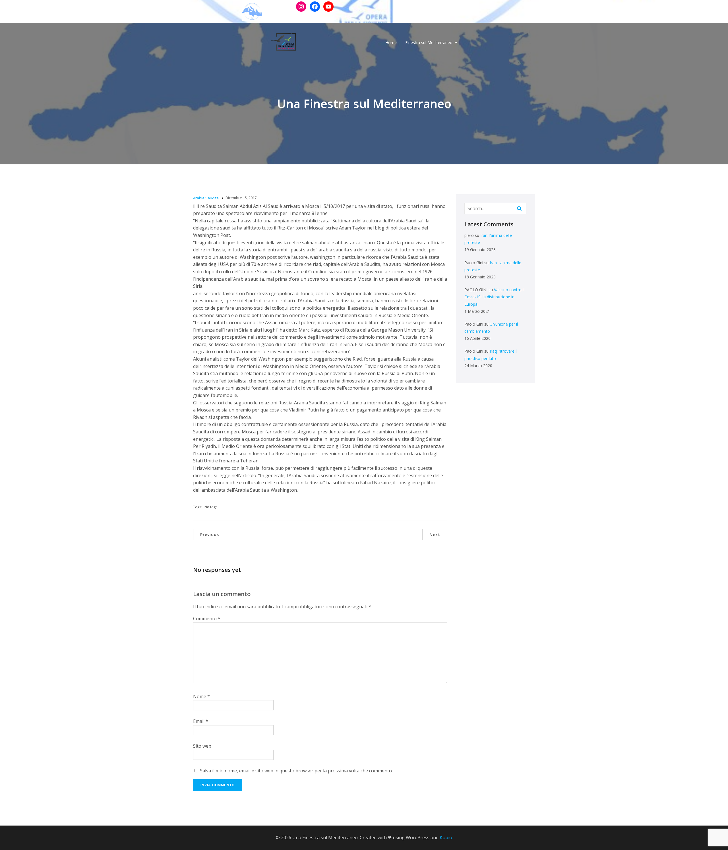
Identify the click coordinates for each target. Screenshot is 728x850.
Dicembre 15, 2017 (241, 197)
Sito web (202, 746)
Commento (206, 618)
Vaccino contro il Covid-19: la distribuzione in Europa (494, 297)
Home (391, 42)
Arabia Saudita (206, 197)
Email (200, 721)
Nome (201, 696)
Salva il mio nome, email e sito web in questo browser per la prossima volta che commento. (296, 771)
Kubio (446, 837)
